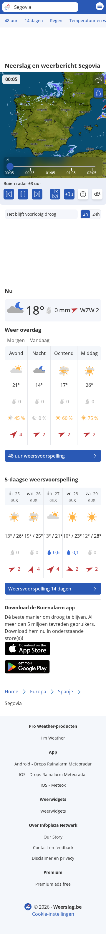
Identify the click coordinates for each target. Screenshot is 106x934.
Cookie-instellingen (53, 914)
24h (96, 214)
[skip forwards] (37, 194)
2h (85, 214)
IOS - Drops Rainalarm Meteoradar (53, 774)
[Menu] (100, 6)
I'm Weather (53, 738)
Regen (56, 20)
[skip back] (9, 194)
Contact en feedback (53, 847)
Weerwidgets (53, 811)
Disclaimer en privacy (53, 858)
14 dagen (34, 20)
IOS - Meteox (53, 785)
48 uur (11, 20)
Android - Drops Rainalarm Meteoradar (53, 764)
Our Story (53, 837)
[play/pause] (23, 194)
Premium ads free (53, 884)
